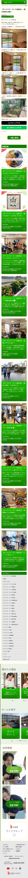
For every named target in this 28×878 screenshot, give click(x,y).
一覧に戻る (14, 137)
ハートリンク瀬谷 (7, 627)
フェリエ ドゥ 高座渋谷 (8, 643)
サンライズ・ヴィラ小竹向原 (9, 592)
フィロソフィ (5, 844)
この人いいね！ (6, 581)
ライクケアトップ (4, 5)
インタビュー (18, 849)
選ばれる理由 (19, 846)
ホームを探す (6, 846)
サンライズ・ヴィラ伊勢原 (9, 587)
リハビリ (5, 654)
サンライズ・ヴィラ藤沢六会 (9, 613)
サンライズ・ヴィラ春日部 (9, 595)
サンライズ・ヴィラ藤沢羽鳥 (9, 619)
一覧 (23, 700)
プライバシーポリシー (19, 856)
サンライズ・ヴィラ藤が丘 (9, 611)
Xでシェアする (15, 123)
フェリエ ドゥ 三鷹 (7, 630)
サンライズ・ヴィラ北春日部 (9, 589)
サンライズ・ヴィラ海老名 (22, 5)
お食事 (4, 579)
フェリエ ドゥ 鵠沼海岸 (8, 646)
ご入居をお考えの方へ (20, 844)
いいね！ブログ (13, 5)
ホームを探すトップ (20, 740)
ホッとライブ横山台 (7, 648)
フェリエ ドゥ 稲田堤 (7, 640)
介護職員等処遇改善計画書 (14, 858)
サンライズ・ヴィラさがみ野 (9, 584)
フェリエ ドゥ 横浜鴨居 (8, 635)
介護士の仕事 (6, 659)
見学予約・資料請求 (8, 856)
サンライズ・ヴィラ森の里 (9, 597)
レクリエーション (7, 656)
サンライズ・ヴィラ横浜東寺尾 (10, 600)
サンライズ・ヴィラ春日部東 (9, 576)
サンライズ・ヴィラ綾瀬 (8, 608)
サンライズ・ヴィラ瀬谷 (8, 605)
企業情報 (18, 851)
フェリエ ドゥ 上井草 (7, 632)
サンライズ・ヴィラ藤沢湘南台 (10, 616)
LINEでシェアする (15, 128)
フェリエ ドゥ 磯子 (7, 638)
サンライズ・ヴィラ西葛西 (9, 622)
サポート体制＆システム (8, 849)
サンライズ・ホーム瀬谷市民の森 (10, 624)
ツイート (4, 131)
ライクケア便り (6, 651)
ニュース (5, 853)
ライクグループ (14, 831)
